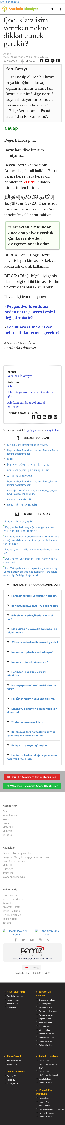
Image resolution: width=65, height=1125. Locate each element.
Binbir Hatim (12, 1004)
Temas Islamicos (46, 1034)
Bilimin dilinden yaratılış (17, 853)
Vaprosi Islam (45, 1019)
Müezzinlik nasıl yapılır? (19, 521)
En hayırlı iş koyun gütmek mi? (30, 745)
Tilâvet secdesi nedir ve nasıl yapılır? (34, 642)
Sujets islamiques (46, 1045)
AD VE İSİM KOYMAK (19, 475)
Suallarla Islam (45, 1007)
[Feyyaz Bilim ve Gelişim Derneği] (32, 951)
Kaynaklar (9, 902)
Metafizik (8, 826)
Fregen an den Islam (48, 1011)
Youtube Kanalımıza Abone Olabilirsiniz (34, 776)
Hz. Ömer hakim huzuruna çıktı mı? (33, 698)
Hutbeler (8, 868)
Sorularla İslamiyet (19, 376)
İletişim (7, 922)
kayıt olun (53, 430)
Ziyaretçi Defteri (12, 906)
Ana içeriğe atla (9, 1)
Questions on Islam (47, 1000)
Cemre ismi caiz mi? (19, 499)
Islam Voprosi (45, 1004)
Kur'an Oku (44, 1098)
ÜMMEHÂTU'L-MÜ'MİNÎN (22, 504)
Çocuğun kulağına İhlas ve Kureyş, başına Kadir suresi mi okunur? (32, 492)
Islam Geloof (44, 1026)
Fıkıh (5, 811)
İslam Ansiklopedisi (14, 876)
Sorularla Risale (14, 1061)
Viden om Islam (45, 1022)
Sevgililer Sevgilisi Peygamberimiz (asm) (27, 857)
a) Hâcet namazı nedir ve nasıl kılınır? (34, 605)
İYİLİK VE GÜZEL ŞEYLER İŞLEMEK (28, 464)
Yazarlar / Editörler (14, 899)
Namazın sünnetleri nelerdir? (29, 662)
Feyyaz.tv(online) (46, 1113)
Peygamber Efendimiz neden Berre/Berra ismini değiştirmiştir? (32, 483)
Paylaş (31, 61)
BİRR (10, 459)
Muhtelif (7, 830)
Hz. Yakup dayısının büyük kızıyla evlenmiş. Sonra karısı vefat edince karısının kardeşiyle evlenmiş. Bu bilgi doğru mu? (30, 572)
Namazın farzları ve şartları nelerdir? (34, 595)
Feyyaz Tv (12, 1076)
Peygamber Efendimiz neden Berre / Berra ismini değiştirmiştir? (29, 312)
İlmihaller (8, 872)
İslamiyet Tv (12, 1084)
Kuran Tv (11, 1080)
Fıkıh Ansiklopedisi (14, 861)
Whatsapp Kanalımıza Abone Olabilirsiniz (34, 785)
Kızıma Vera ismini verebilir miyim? (27, 444)
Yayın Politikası (11, 910)
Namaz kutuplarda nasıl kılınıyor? (32, 652)
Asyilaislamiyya (45, 1015)
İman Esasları (10, 815)
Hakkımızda (10, 895)
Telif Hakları (10, 918)
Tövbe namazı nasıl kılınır (27, 722)
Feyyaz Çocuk (45, 1083)
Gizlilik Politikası (12, 914)
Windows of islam (46, 1037)
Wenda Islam (44, 1030)
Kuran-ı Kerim (13, 1000)
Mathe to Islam (45, 1041)
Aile (9, 386)
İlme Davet (11, 1007)
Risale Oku (12, 1064)
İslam (6, 823)
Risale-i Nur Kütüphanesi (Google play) (48, 1064)
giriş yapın (33, 430)
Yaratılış (7, 834)
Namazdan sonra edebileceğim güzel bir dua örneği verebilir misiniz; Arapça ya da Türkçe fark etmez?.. (31, 540)
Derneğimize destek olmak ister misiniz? (32, 958)
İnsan (6, 819)
